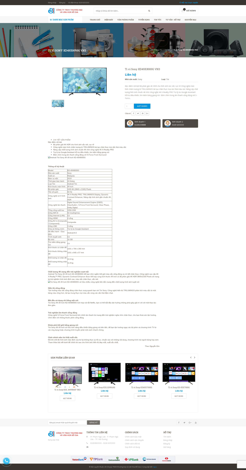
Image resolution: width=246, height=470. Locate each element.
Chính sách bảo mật (133, 436)
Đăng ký (62, 2)
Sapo (155, 467)
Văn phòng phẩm (125, 20)
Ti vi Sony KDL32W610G (104, 387)
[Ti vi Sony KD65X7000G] (141, 374)
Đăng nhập (52, 2)
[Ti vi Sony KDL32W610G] (104, 374)
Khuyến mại (190, 20)
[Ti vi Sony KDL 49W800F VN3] (67, 375)
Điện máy (109, 20)
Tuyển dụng (144, 20)
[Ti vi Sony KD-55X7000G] (179, 374)
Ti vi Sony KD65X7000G (141, 387)
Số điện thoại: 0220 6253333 (78, 2)
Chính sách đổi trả (132, 443)
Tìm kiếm (167, 436)
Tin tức (157, 20)
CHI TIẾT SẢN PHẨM (61, 140)
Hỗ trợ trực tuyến (189, 2)
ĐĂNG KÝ (93, 422)
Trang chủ (95, 20)
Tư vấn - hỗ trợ (173, 20)
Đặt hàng (142, 106)
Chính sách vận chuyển (134, 440)
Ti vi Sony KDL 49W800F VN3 (67, 390)
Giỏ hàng (167, 447)
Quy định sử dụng (132, 447)
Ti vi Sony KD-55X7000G (179, 387)
